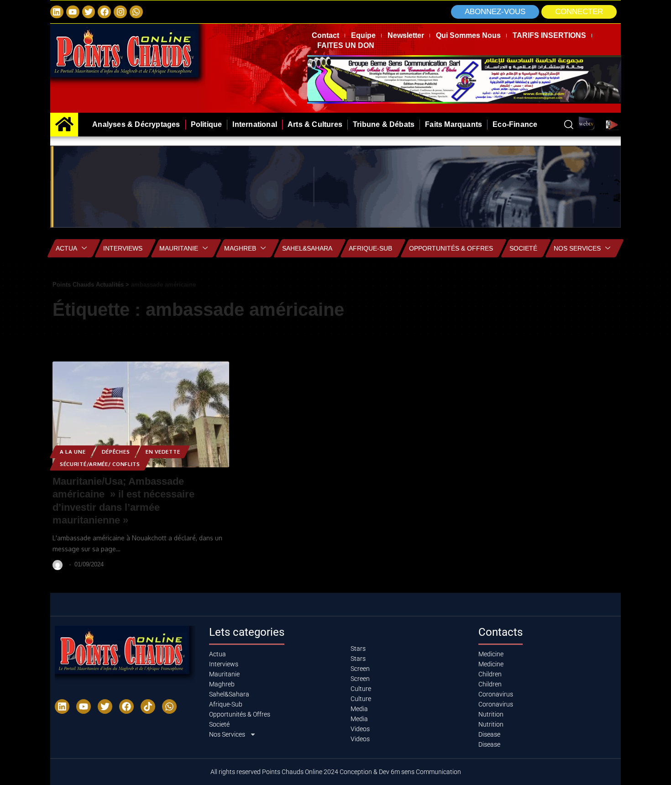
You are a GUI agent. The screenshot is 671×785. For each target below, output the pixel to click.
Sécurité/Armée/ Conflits (100, 464)
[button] (579, 12)
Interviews (122, 248)
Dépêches (116, 451)
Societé (523, 248)
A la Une (73, 451)
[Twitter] (88, 12)
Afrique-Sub (370, 248)
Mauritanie (178, 248)
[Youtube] (83, 706)
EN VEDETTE (163, 451)
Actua (66, 248)
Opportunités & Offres (451, 248)
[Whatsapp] (136, 12)
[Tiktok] (148, 706)
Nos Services (577, 248)
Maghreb (240, 248)
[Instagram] (120, 12)
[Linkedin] (56, 12)
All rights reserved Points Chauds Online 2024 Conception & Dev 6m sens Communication (335, 771)
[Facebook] (104, 12)
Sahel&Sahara (307, 248)
